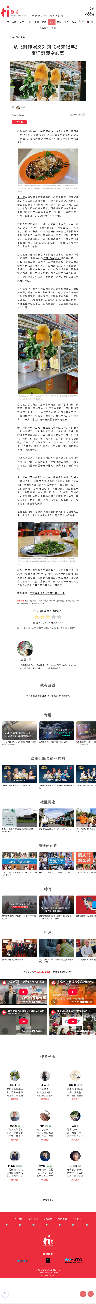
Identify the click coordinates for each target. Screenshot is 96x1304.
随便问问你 (48, 845)
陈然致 (11, 1165)
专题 (14, 22)
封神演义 (23, 628)
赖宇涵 (42, 1165)
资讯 (66, 22)
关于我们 (19, 1218)
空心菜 (21, 197)
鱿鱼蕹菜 (71, 628)
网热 (59, 22)
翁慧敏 (13, 1125)
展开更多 (15, 1099)
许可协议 (33, 1218)
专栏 (51, 22)
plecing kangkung (44, 292)
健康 (74, 22)
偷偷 (43, 1085)
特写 (22, 22)
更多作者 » (48, 1199)
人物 (29, 22)
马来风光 (60, 628)
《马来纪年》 (35, 477)
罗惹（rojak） (52, 258)
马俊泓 (73, 1165)
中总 (48, 932)
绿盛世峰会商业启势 (48, 758)
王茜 (22, 107)
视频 (44, 22)
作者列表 (77, 1218)
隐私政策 (48, 1218)
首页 (6, 22)
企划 (36, 22)
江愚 (74, 1125)
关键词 (72, 1085)
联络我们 (44, 28)
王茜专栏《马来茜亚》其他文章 (47, 593)
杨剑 (42, 1125)
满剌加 (75, 477)
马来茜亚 (20, 36)
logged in (44, 695)
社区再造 (48, 801)
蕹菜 (41, 628)
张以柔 (13, 1085)
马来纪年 (50, 628)
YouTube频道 (42, 972)
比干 (53, 427)
